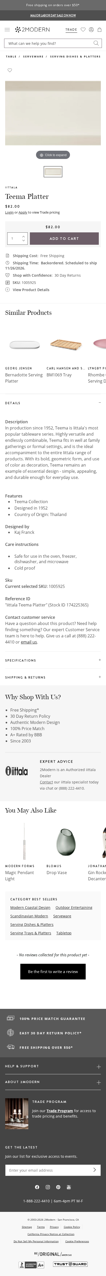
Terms (41, 1227)
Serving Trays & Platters (30, 933)
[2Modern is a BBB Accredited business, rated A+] (32, 1267)
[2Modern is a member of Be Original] (53, 1253)
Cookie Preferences (77, 1241)
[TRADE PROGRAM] (53, 1114)
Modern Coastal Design (30, 907)
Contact (46, 782)
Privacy (54, 1227)
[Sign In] (91, 29)
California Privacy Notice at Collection (51, 1234)
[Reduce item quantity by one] (25, 242)
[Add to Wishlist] (10, 69)
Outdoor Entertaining (74, 907)
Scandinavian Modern (29, 916)
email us (29, 642)
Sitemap (27, 1227)
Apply (23, 212)
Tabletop (64, 933)
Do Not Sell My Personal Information (36, 1241)
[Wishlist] (83, 29)
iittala (11, 187)
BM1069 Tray (59, 375)
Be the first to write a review (53, 971)
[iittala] (16, 770)
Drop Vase (57, 872)
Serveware (33, 56)
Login (9, 212)
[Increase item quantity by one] (25, 235)
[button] (99, 29)
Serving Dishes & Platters (75, 56)
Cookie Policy (72, 1227)
